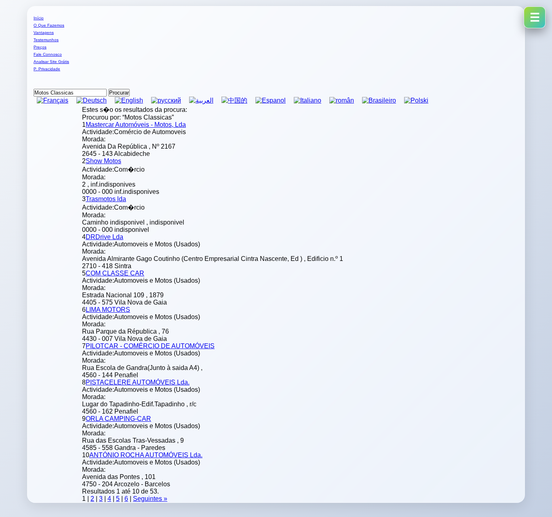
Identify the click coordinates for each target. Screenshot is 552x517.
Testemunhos (46, 40)
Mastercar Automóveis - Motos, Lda (136, 124)
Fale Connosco (48, 54)
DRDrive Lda (104, 236)
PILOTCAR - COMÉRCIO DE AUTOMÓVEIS (150, 346)
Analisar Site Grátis (51, 61)
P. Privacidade (47, 69)
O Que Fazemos (49, 25)
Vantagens (44, 32)
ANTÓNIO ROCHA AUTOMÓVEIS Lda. (145, 455)
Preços (40, 47)
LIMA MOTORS (108, 309)
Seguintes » (150, 498)
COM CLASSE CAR (115, 273)
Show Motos (103, 161)
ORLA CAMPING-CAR (118, 418)
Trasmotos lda (106, 198)
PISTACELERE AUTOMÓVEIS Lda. (138, 382)
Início (39, 18)
